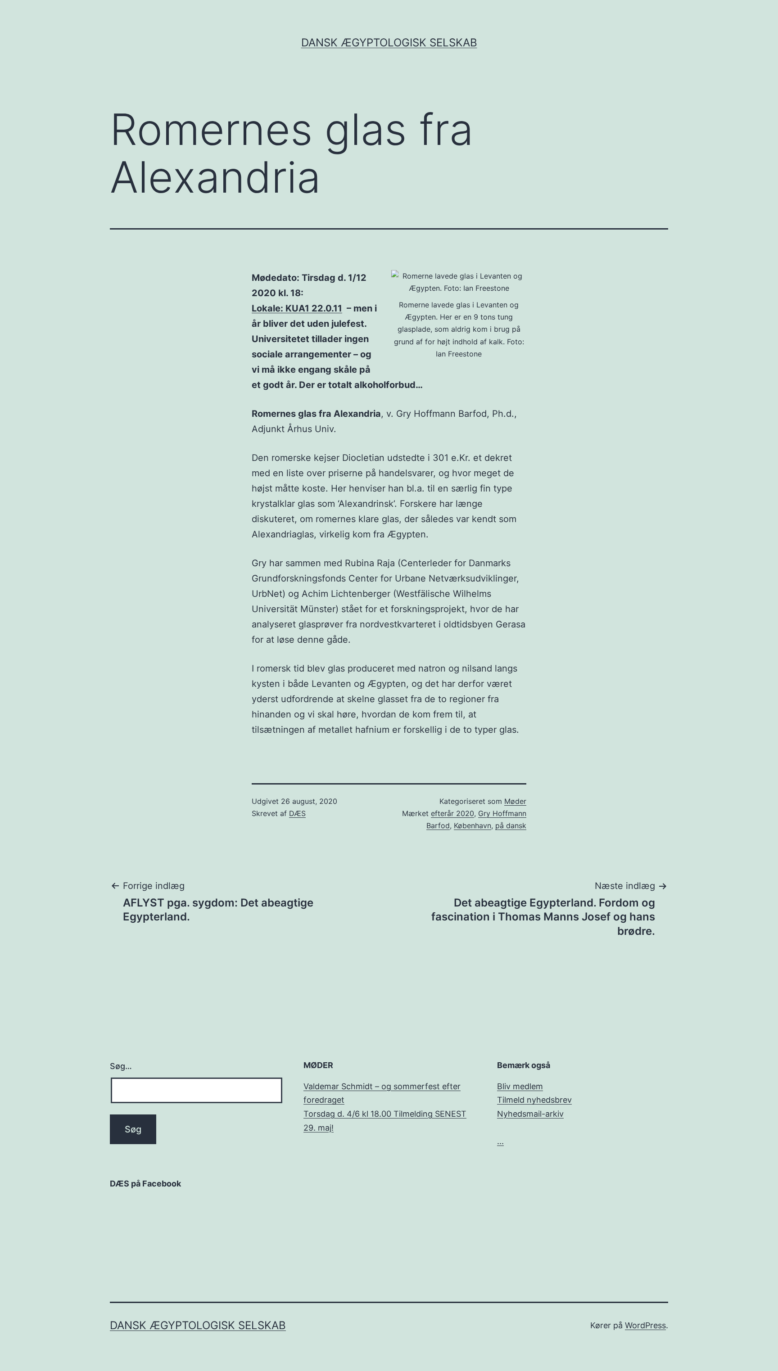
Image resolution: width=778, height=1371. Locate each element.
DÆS (297, 813)
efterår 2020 (452, 813)
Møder (515, 801)
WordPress (645, 1325)
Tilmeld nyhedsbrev (534, 1100)
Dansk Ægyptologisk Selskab (389, 42)
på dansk (510, 825)
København (472, 825)
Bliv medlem (520, 1086)
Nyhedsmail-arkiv (530, 1113)
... (500, 1141)
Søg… (121, 1066)
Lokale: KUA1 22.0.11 (297, 308)
